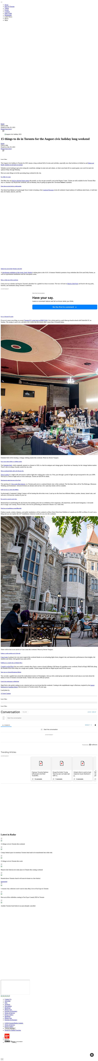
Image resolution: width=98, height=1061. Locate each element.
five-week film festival (18, 484)
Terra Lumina (5, 474)
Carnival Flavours (48, 190)
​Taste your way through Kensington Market (11, 672)
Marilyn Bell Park (72, 283)
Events (7, 10)
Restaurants (8, 15)
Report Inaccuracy (6, 129)
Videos (7, 8)
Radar (2, 124)
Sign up (94, 712)
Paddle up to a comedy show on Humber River (11, 662)
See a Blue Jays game (6, 176)
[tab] (6, 725)
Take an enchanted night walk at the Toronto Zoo (12, 470)
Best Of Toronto (9, 6)
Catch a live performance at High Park (10, 681)
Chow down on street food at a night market (11, 186)
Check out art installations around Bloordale (11, 508)
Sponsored (4, 881)
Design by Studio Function (13, 1030)
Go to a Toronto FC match (7, 316)
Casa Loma (4, 657)
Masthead (7, 1008)
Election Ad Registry (11, 1011)
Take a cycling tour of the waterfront (9, 279)
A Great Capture (6, 693)
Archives (7, 1004)
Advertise (7, 1001)
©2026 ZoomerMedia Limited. (14, 1023)
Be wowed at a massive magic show (9, 499)
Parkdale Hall (8, 465)
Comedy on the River (7, 666)
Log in (89, 712)
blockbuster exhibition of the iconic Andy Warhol (17, 272)
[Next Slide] (95, 770)
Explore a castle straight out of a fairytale (10, 653)
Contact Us (8, 999)
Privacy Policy (9, 1015)
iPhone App (8, 1009)
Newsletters (8, 1006)
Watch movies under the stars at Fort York (11, 480)
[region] (49, 728)
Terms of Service (10, 1013)
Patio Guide (8, 13)
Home (6, 5)
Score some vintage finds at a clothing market (11, 461)
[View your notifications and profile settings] (95, 725)
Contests (7, 12)
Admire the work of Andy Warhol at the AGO (11, 268)
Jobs (6, 1003)
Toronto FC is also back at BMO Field (35, 320)
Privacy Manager (10, 1028)
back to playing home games (20, 180)
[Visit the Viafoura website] (93, 744)
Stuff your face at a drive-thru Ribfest (9, 489)
